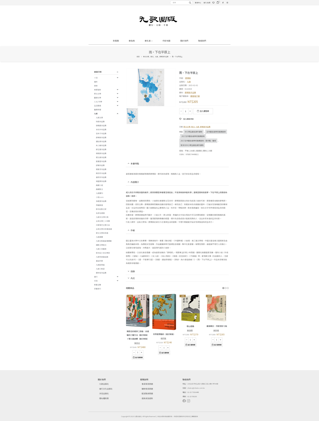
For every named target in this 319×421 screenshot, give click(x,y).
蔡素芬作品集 (101, 169)
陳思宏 (137, 343)
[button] (223, 288)
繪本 (96, 81)
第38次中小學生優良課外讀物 (192, 145)
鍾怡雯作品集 (101, 141)
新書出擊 (97, 284)
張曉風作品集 (101, 125)
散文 (193, 126)
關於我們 (184, 40)
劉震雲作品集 (101, 161)
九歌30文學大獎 (102, 217)
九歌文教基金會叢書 (104, 241)
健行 (96, 276)
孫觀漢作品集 (101, 201)
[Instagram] (227, 2)
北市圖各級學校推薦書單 (216, 131)
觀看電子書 (195, 96)
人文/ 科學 (98, 101)
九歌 (189, 81)
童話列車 (99, 261)
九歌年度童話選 (102, 257)
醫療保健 (97, 109)
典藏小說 (99, 185)
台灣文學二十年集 (103, 221)
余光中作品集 (101, 129)
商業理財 (97, 89)
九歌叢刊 (99, 193)
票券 (96, 85)
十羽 (96, 77)
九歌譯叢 (99, 237)
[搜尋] (190, 2)
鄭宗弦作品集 (101, 273)
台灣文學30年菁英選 (104, 229)
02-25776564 (192, 392)
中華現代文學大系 (103, 225)
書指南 (132, 40)
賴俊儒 (190, 330)
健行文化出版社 (105, 388)
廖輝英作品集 (190, 92)
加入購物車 (204, 111)
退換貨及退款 (147, 398)
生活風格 (97, 105)
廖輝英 (188, 78)
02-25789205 (192, 396)
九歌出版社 (104, 384)
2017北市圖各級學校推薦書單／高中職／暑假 (198, 140)
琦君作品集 (100, 121)
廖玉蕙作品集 (101, 149)
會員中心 (198, 2)
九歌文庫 (99, 117)
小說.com (100, 197)
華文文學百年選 (102, 233)
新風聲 (116, 40)
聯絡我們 (202, 40)
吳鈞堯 (216, 330)
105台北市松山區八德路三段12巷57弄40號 (202, 384)
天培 (96, 280)
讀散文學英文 (101, 245)
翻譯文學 (97, 97)
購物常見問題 (147, 388)
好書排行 (97, 288)
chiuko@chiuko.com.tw (196, 388)
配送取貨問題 (147, 393)
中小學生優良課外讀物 (193, 131)
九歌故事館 (100, 265)
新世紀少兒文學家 (103, 253)
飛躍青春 (99, 205)
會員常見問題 (147, 384)
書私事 (148, 40)
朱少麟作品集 (101, 145)
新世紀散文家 (101, 209)
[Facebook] (223, 2)
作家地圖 (166, 40)
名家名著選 (100, 213)
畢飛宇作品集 (101, 177)
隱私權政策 (104, 398)
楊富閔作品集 (101, 181)
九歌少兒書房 (101, 249)
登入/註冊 (207, 2)
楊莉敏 (163, 338)
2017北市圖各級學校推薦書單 (193, 136)
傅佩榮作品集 (101, 153)
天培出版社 (104, 393)
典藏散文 (99, 189)
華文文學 (186, 126)
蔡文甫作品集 (101, 157)
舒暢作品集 (100, 165)
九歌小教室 (100, 269)
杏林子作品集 (101, 133)
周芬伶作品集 (101, 173)
